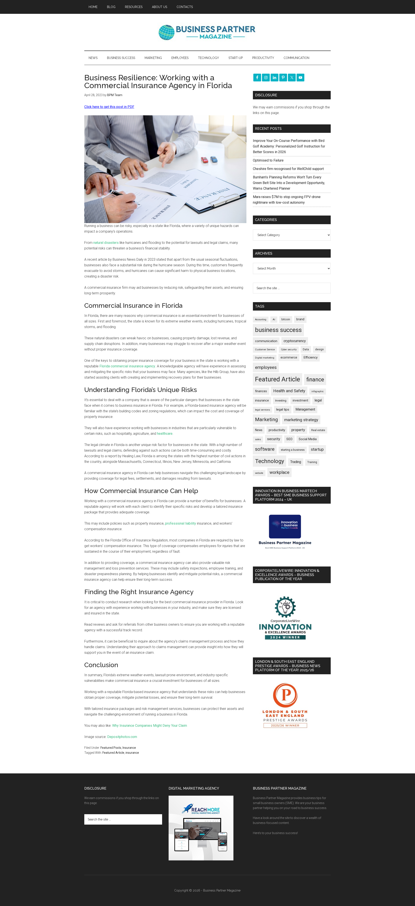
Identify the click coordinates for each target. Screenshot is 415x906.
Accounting (260, 319)
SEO (289, 439)
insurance (132, 752)
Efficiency (310, 357)
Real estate (318, 430)
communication (266, 341)
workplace (279, 472)
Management (305, 409)
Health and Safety (289, 390)
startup (317, 449)
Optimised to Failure (268, 160)
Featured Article (113, 752)
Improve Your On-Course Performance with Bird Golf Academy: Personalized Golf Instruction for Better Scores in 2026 (289, 146)
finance (315, 379)
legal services (262, 409)
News (258, 430)
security (273, 439)
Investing (280, 400)
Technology (269, 461)
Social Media (308, 439)
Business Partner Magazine (207, 32)
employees (266, 367)
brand (300, 319)
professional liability (180, 523)
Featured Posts (111, 747)
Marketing (266, 419)
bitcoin (285, 319)
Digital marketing (264, 357)
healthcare (164, 434)
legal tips (282, 409)
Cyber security (289, 349)
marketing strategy (301, 419)
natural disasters (106, 243)
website (259, 473)
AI (274, 319)
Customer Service (265, 349)
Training (312, 462)
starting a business (293, 449)
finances (261, 391)
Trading (295, 462)
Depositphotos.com (122, 737)
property (298, 430)
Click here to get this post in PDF (109, 107)
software (265, 449)
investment (300, 400)
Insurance (129, 747)
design (319, 349)
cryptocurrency (295, 341)
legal (318, 400)
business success (278, 329)
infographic (317, 391)
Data (306, 349)
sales (258, 439)
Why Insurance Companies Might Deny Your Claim (149, 726)
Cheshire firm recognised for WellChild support (288, 169)
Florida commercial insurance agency (127, 366)
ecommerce (289, 357)
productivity (277, 430)
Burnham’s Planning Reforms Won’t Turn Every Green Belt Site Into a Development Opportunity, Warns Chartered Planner (289, 182)
